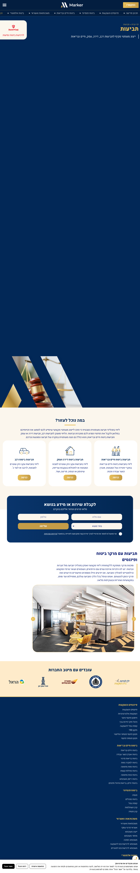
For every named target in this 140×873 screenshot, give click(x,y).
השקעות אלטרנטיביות (127, 713)
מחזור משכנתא (130, 835)
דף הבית (135, 24)
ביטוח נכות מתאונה (129, 775)
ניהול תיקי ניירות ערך (128, 722)
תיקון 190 (133, 730)
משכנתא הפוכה (130, 840)
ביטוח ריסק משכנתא (128, 779)
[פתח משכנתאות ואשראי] (29, 13)
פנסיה (134, 795)
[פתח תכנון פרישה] (124, 13)
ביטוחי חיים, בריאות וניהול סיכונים (123, 783)
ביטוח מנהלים (131, 799)
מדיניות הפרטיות (50, 533)
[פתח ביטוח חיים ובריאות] (55, 13)
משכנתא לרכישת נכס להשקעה (123, 844)
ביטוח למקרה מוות (129, 762)
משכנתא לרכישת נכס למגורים (124, 848)
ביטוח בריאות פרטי (129, 758)
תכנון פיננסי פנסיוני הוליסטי (125, 734)
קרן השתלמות (131, 807)
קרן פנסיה (133, 811)
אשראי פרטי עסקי (129, 827)
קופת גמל (133, 803)
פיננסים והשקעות (129, 709)
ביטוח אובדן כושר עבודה (126, 754)
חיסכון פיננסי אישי (129, 717)
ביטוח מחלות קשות (128, 770)
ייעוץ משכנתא (131, 831)
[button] (4, 5)
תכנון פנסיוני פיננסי (129, 738)
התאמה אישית (38, 866)
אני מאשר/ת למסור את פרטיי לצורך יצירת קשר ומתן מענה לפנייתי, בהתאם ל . (80, 534)
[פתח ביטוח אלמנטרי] (8, 13)
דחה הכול (22, 866)
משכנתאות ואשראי (129, 823)
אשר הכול (8, 866)
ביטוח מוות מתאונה (129, 766)
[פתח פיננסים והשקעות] (100, 13)
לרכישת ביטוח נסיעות (13, 35)
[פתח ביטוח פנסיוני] (80, 13)
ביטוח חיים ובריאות (129, 750)
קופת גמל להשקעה (128, 726)
